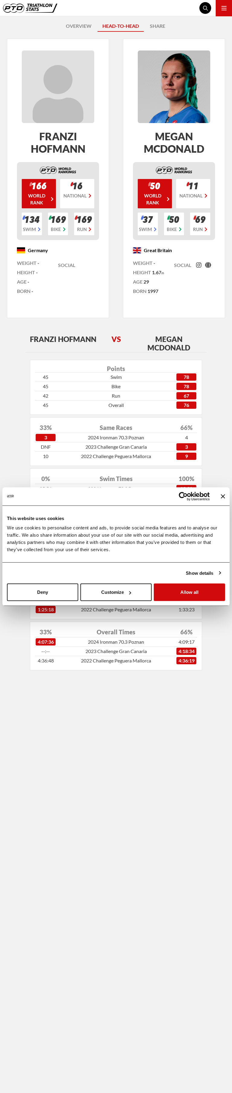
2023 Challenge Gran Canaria (116, 447)
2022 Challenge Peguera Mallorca (116, 456)
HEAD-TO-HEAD (120, 26)
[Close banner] (223, 496)
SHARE (157, 26)
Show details (199, 572)
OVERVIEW (79, 26)
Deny (42, 592)
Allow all (189, 592)
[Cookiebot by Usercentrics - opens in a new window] (183, 496)
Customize (112, 592)
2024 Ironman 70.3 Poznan (116, 437)
